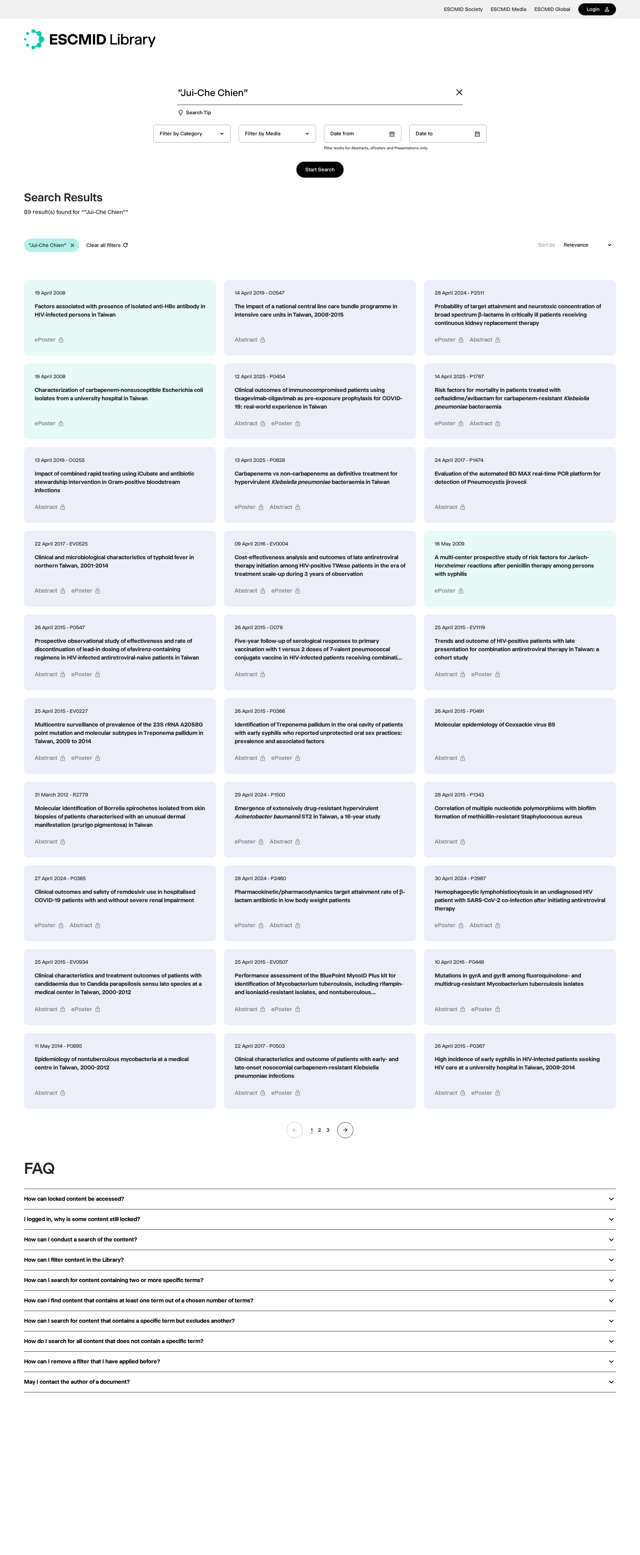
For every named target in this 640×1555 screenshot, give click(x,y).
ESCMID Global (552, 9)
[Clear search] (459, 92)
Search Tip (198, 112)
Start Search (320, 169)
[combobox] (192, 134)
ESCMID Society (463, 9)
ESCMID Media (508, 9)
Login (593, 9)
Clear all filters (103, 245)
